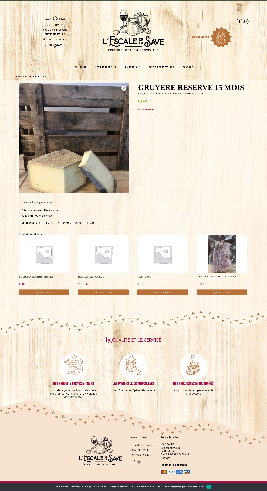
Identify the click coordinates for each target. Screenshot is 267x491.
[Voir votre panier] (221, 37)
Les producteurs (105, 67)
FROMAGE (190, 93)
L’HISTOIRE (80, 67)
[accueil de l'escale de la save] (133, 58)
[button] (123, 88)
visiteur (205, 37)
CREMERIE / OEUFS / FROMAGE (167, 93)
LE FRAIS (202, 93)
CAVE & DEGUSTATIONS (161, 67)
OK (209, 487)
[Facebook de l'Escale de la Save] (239, 21)
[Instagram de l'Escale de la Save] (246, 21)
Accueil (19, 76)
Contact (188, 67)
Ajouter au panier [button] (44, 292)
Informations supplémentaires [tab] (38, 202)
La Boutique (132, 67)
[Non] (263, 486)
